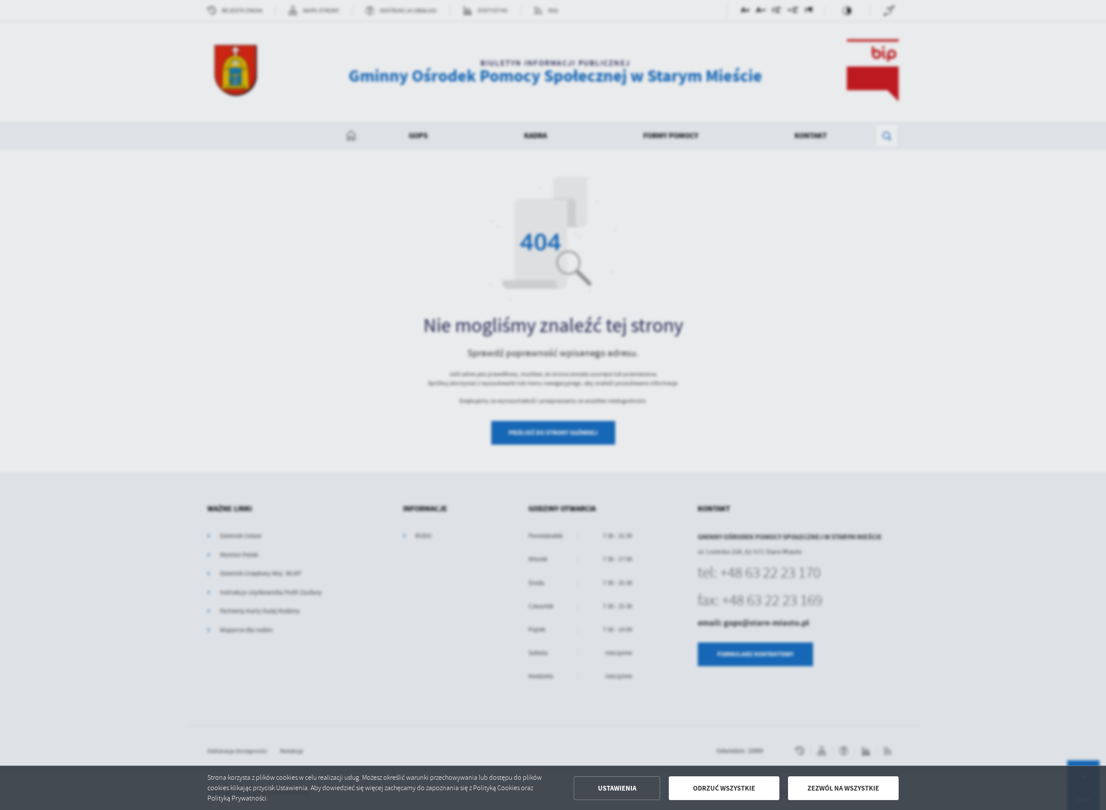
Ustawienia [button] (617, 788)
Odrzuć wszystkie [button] (724, 788)
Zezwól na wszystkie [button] (843, 788)
